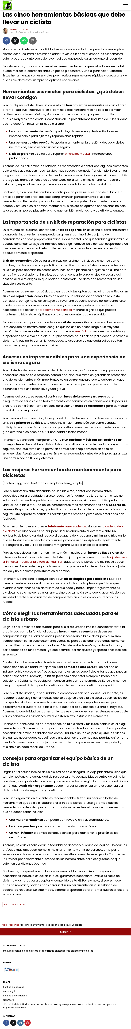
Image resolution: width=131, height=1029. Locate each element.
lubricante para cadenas (67, 526)
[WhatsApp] (24, 41)
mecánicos (83, 331)
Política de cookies (13, 987)
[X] (15, 41)
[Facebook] (6, 41)
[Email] (33, 41)
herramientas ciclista (15, 904)
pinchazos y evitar (78, 154)
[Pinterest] (27, 1023)
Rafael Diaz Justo (19, 29)
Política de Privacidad (15, 995)
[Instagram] (20, 1023)
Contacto (8, 1000)
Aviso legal (9, 991)
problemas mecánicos (55, 310)
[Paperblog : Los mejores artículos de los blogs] (3, 1004)
